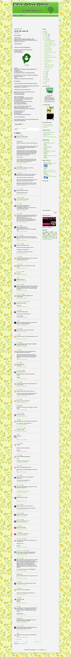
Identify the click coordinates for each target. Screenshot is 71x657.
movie (43, 239)
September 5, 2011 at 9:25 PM (22, 200)
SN (17, 278)
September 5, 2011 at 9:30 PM (22, 210)
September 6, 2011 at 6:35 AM (22, 547)
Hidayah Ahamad (19, 271)
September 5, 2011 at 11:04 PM (22, 359)
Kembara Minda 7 (47, 142)
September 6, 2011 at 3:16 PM (22, 584)
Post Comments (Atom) (23, 643)
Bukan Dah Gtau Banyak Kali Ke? (50, 45)
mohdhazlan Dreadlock (20, 538)
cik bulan (18, 526)
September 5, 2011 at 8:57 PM (22, 138)
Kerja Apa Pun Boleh (48, 51)
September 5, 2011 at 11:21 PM (22, 378)
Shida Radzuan (19, 513)
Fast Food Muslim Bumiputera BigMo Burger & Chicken (49, 152)
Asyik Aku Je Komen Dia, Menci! (50, 52)
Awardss (21, 15)
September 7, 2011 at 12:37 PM (22, 629)
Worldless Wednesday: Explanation (50, 57)
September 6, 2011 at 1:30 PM (22, 578)
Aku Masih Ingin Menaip (47, 124)
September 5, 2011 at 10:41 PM (22, 331)
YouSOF (18, 588)
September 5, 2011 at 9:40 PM (22, 240)
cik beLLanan (19, 625)
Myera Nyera (19, 135)
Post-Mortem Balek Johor (48, 67)
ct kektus (18, 166)
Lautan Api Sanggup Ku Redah (49, 43)
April (45, 77)
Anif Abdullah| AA (20, 370)
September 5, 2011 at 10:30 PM (22, 306)
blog (17, 129)
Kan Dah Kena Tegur (48, 49)
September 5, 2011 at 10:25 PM (22, 290)
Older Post (37, 641)
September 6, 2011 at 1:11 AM (21, 501)
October (46, 37)
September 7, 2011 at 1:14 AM (21, 614)
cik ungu (18, 172)
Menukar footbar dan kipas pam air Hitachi (49, 144)
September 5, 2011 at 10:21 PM (22, 281)
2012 (44, 31)
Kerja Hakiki (45, 127)
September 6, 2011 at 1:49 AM (22, 516)
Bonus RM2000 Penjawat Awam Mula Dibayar (50, 156)
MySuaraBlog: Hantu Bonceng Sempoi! (23, 491)
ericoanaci (18, 399)
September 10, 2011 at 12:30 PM (22, 637)
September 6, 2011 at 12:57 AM (22, 492)
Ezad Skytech (19, 504)
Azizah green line (20, 294)
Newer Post (16, 641)
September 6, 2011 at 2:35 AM (22, 522)
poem (45, 237)
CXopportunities (19, 197)
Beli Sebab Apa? (47, 46)
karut (46, 234)
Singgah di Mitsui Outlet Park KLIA (52, 164)
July (45, 73)
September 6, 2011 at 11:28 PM (22, 603)
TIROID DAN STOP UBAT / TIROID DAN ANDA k (50, 172)
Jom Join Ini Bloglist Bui (48, 42)
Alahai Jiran (46, 54)
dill (17, 434)
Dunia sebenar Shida (47, 175)
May (45, 76)
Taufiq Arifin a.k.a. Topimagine (22, 550)
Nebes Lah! (46, 63)
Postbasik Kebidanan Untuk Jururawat (48, 135)
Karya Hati (18, 328)
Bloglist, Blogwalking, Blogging (49, 40)
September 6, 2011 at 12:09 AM (22, 472)
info (49, 232)
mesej (55, 232)
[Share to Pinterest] (18, 32)
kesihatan (44, 235)
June (46, 74)
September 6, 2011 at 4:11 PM (21, 594)
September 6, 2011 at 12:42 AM (22, 481)
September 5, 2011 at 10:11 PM (22, 268)
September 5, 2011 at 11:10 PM (22, 367)
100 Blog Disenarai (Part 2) (49, 66)
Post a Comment (18, 639)
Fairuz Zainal (19, 189)
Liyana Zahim (19, 235)
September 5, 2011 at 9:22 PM (22, 185)
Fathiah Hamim (20, 128)
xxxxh (18, 419)
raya (54, 237)
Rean (17, 335)
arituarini (18, 466)
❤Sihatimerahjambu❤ (47, 162)
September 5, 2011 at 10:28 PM (22, 298)
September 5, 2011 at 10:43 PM (22, 339)
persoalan (52, 234)
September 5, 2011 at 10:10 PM (22, 260)
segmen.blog (50, 237)
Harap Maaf (46, 58)
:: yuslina (18, 310)
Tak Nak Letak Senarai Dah (49, 64)
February (46, 79)
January (46, 81)
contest (43, 238)
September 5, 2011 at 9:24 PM (22, 194)
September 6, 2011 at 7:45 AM (22, 554)
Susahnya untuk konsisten (48, 126)
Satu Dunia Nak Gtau (48, 48)
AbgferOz (45, 154)
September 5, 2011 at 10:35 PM (22, 325)
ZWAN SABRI (19, 485)
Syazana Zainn (19, 243)
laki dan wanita (54, 236)
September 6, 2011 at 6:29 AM (22, 529)
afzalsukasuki (19, 558)
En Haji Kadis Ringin (20, 428)
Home (15, 15)
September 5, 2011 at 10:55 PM (22, 346)
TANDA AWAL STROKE (47, 147)
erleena (18, 581)
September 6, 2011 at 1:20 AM (22, 509)
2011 (44, 33)
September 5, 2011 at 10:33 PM (22, 317)
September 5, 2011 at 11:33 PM (22, 409)
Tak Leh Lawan (47, 69)
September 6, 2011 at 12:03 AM (22, 462)
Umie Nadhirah (19, 413)
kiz (17, 321)
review (52, 238)
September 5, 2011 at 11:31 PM (22, 402)
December (46, 34)
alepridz (18, 496)
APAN (18, 606)
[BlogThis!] (15, 32)
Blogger (45, 649)
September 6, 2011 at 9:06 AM (22, 570)
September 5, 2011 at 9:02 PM (22, 163)
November (46, 36)
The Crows (18, 225)
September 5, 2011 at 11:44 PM (22, 416)
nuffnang (47, 239)
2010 (44, 83)
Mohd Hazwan (19, 519)
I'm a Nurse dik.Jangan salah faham (49, 136)
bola (50, 239)
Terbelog (18, 598)
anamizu (18, 204)
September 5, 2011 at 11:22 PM (22, 396)
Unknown (18, 213)
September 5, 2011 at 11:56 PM (22, 439)
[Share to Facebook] (17, 32)
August (46, 71)
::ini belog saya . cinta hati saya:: (22, 301)
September (47, 39)
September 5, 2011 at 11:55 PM (22, 431)
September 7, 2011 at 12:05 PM (22, 622)
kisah (48, 236)
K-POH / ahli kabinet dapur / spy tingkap (49, 171)
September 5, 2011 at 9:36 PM (22, 231)
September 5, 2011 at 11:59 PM (22, 451)
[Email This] (14, 32)
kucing (51, 235)
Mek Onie (18, 342)
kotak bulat (18, 475)
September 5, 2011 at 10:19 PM (22, 274)
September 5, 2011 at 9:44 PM (22, 253)
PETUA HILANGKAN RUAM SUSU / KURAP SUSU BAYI (49, 133)
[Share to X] (16, 32)
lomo (55, 238)
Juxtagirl (37, 649)
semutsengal (19, 443)
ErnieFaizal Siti (19, 284)
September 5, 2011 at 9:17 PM (22, 169)
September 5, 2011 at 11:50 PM (22, 424)
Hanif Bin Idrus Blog (47, 146)
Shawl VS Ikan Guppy (48, 61)
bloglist (48, 238)
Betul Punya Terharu (48, 55)
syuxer (18, 350)
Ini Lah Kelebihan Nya (48, 60)
